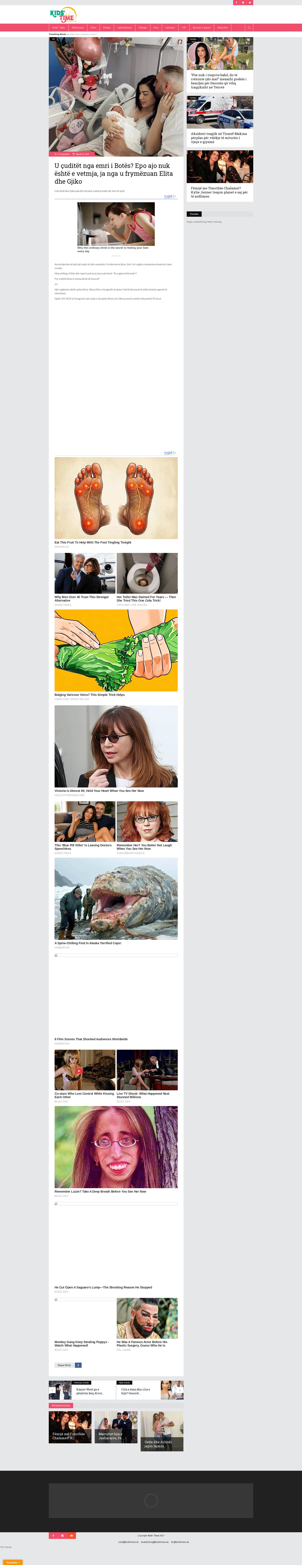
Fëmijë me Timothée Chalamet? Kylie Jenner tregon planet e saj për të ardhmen (219, 192)
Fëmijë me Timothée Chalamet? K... (69, 1436)
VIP (53, 39)
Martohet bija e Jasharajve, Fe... (111, 1436)
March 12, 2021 (82, 154)
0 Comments (64, 154)
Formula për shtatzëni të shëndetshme (84, 34)
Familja (193, 39)
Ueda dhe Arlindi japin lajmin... (158, 1444)
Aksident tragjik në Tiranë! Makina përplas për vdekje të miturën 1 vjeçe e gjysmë (219, 137)
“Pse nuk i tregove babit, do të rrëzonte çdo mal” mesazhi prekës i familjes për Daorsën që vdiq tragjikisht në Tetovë (218, 81)
